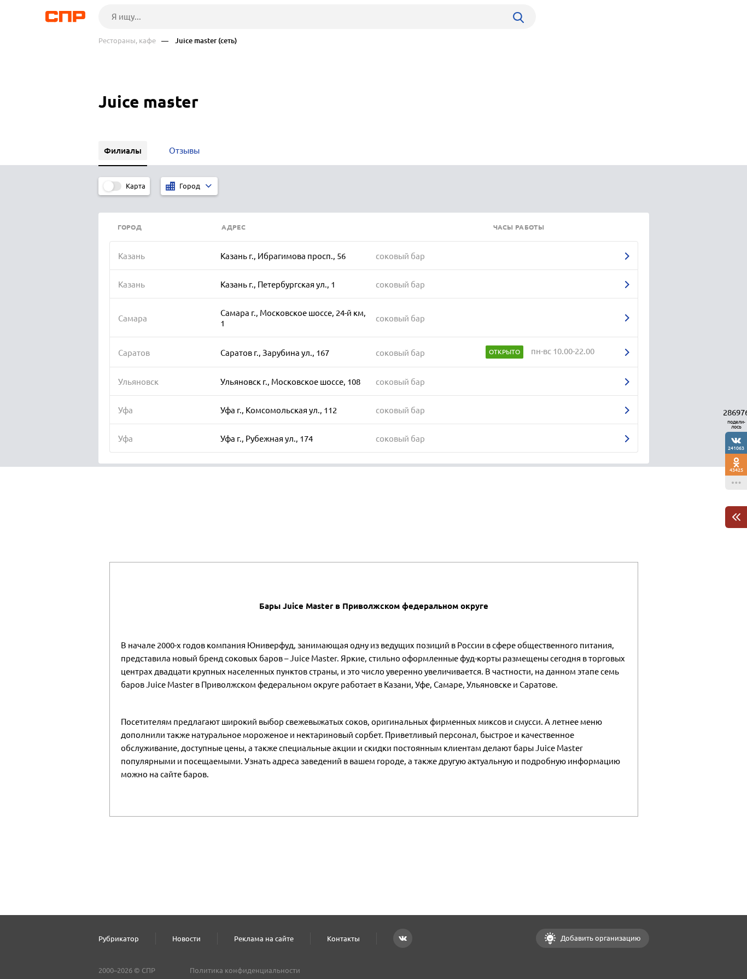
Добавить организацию (600, 938)
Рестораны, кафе (127, 40)
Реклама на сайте (264, 938)
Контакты (343, 938)
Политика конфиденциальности (245, 970)
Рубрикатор (118, 938)
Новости (186, 938)
